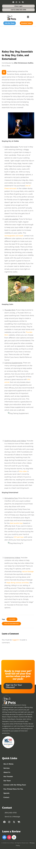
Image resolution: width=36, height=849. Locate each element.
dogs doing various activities (17, 583)
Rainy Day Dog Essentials (11, 623)
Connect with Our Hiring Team (14, 785)
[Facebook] (13, 2)
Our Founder (8, 776)
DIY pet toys (19, 537)
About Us (6, 772)
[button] (28, 17)
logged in (16, 640)
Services (6, 768)
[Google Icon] (14, 837)
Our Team (7, 781)
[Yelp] (9, 837)
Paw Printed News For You (13, 789)
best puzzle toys (16, 523)
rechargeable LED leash (13, 236)
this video (23, 471)
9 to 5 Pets (12, 619)
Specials (6, 793)
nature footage (28, 571)
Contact (6, 797)
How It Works (8, 764)
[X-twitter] (19, 2)
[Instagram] (16, 2)
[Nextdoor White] (22, 2)
